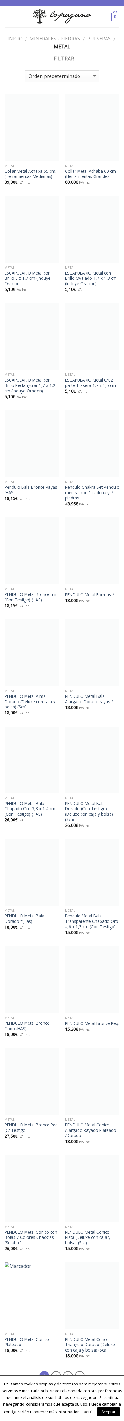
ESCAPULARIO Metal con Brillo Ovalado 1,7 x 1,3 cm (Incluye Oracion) (91, 278)
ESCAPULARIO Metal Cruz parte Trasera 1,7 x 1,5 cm (90, 382)
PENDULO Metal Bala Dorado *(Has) (24, 918)
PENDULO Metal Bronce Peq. (92, 1023)
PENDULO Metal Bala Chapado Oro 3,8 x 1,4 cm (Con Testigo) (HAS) (30, 809)
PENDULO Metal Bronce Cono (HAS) (27, 1025)
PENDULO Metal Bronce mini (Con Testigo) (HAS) (32, 597)
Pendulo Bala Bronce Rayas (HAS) (31, 490)
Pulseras (99, 38)
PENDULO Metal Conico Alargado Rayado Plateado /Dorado (90, 1130)
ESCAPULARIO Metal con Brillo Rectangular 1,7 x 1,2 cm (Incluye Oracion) (30, 385)
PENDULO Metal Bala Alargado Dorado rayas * (89, 699)
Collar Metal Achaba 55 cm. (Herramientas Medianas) (30, 174)
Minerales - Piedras (54, 38)
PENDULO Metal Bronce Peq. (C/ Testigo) (32, 1127)
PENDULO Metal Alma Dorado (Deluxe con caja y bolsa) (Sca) (30, 702)
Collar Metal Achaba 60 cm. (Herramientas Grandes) (91, 174)
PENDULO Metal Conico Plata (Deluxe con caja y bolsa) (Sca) (87, 1237)
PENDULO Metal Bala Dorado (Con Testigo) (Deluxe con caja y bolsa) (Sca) (89, 811)
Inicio (15, 38)
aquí (88, 1411)
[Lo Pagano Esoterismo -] (62, 17)
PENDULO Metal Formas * (89, 595)
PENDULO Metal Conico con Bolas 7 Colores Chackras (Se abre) (31, 1237)
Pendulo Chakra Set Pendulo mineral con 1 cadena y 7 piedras (92, 493)
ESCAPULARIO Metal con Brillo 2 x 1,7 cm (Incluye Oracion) (28, 278)
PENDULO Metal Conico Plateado (27, 1342)
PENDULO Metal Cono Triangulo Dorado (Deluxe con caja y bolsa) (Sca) (90, 1345)
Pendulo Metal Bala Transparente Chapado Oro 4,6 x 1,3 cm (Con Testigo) (91, 921)
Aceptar (108, 1411)
